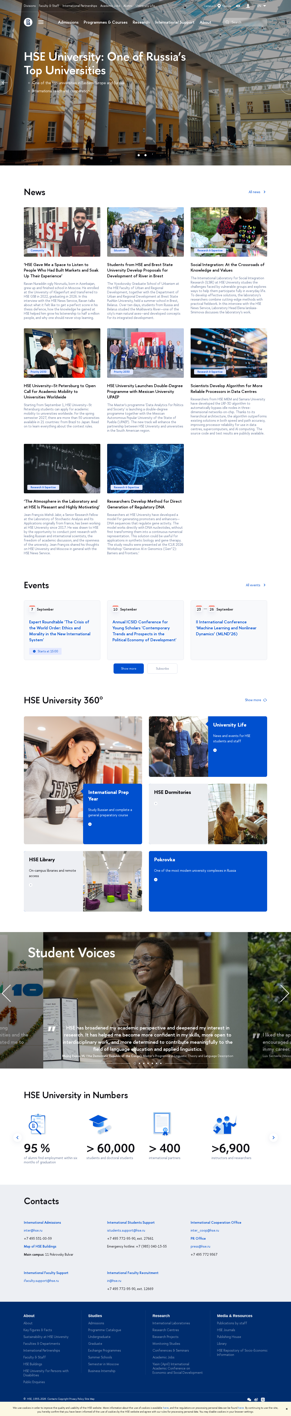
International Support (174, 22)
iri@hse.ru (114, 1280)
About (205, 22)
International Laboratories (171, 1323)
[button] (134, 1063)
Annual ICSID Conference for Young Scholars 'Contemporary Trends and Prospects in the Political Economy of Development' (144, 631)
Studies (95, 1316)
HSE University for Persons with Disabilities (46, 1372)
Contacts (52, 1399)
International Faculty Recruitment (132, 1272)
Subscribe (162, 668)
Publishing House (229, 1336)
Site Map (89, 1399)
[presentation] (10, 993)
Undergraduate (99, 1336)
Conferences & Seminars (171, 1350)
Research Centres (166, 1330)
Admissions (68, 22)
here (166, 1408)
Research (141, 22)
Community (37, 250)
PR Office (198, 1238)
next (273, 1137)
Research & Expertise (210, 250)
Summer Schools (100, 1357)
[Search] (227, 22)
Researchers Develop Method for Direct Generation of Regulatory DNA (144, 504)
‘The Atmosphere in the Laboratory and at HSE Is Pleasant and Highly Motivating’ (62, 504)
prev (17, 1137)
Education (119, 250)
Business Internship (101, 1370)
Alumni (127, 6)
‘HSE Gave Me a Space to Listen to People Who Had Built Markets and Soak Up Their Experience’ (61, 270)
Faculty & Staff (49, 6)
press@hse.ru (200, 1246)
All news (254, 192)
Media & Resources (234, 1316)
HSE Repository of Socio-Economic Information (242, 1352)
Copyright (63, 1399)
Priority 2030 (38, 372)
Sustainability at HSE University (46, 1336)
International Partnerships (80, 6)
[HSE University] (28, 22)
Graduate (95, 1343)
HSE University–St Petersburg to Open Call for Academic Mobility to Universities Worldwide (60, 391)
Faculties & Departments (41, 1343)
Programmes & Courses (106, 22)
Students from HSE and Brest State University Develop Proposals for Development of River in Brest (140, 270)
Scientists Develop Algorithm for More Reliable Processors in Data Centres (226, 388)
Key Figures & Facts (37, 1330)
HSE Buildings (32, 1364)
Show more (128, 668)
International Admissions (42, 1222)
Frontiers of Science (75, 56)
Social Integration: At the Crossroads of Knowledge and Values (228, 267)
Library (222, 1343)
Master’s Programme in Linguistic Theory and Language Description (188, 1056)
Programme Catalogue (104, 1330)
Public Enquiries (34, 1382)
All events (253, 585)
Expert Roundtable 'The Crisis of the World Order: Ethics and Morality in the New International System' (59, 631)
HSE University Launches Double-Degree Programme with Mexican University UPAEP (145, 391)
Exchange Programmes (104, 1350)
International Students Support (131, 1222)
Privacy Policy (76, 1399)
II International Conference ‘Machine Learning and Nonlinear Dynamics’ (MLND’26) (226, 628)
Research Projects (166, 1336)
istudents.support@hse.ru (126, 1230)
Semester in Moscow (103, 1364)
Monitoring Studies (166, 1343)
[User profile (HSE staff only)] (248, 6)
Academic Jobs (110, 6)
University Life (145, 6)
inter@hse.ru (33, 1230)
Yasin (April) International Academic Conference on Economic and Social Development (178, 1368)
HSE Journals (226, 1330)
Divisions (30, 6)
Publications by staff (232, 1323)
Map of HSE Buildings (40, 1246)
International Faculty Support (46, 1272)
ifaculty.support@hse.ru (41, 1280)
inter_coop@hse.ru (205, 1230)
